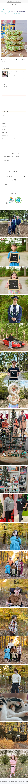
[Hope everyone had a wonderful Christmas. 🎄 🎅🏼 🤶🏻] (14, 423)
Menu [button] (15, 4)
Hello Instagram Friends (8, 138)
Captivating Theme (13, 781)
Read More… (8, 88)
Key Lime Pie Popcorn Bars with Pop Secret (13, 60)
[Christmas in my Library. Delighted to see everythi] (14, 479)
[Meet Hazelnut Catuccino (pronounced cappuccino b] (14, 707)
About (4, 126)
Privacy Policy (6, 135)
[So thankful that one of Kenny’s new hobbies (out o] (14, 735)
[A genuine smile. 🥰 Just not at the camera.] (14, 622)
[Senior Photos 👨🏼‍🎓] (14, 337)
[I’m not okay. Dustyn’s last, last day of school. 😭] (14, 366)
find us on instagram (14, 1)
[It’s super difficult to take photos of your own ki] (14, 650)
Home (4, 123)
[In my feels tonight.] (14, 309)
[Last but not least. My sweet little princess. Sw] (14, 536)
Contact (4, 132)
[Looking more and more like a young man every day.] (14, 593)
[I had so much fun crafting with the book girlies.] (14, 451)
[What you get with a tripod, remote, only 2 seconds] (14, 565)
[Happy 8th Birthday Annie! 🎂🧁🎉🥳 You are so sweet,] (14, 394)
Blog (3, 129)
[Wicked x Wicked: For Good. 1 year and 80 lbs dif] (14, 508)
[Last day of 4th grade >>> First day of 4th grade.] (14, 252)
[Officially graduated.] (14, 223)
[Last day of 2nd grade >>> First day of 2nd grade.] (14, 280)
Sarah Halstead (14, 11)
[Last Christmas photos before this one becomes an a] (14, 679)
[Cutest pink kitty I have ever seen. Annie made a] (14, 764)
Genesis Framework (23, 781)
